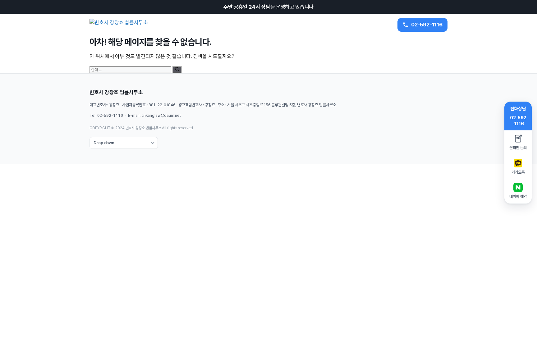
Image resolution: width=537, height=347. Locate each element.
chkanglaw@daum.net (161, 115)
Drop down (104, 142)
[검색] (176, 69)
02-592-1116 (110, 115)
